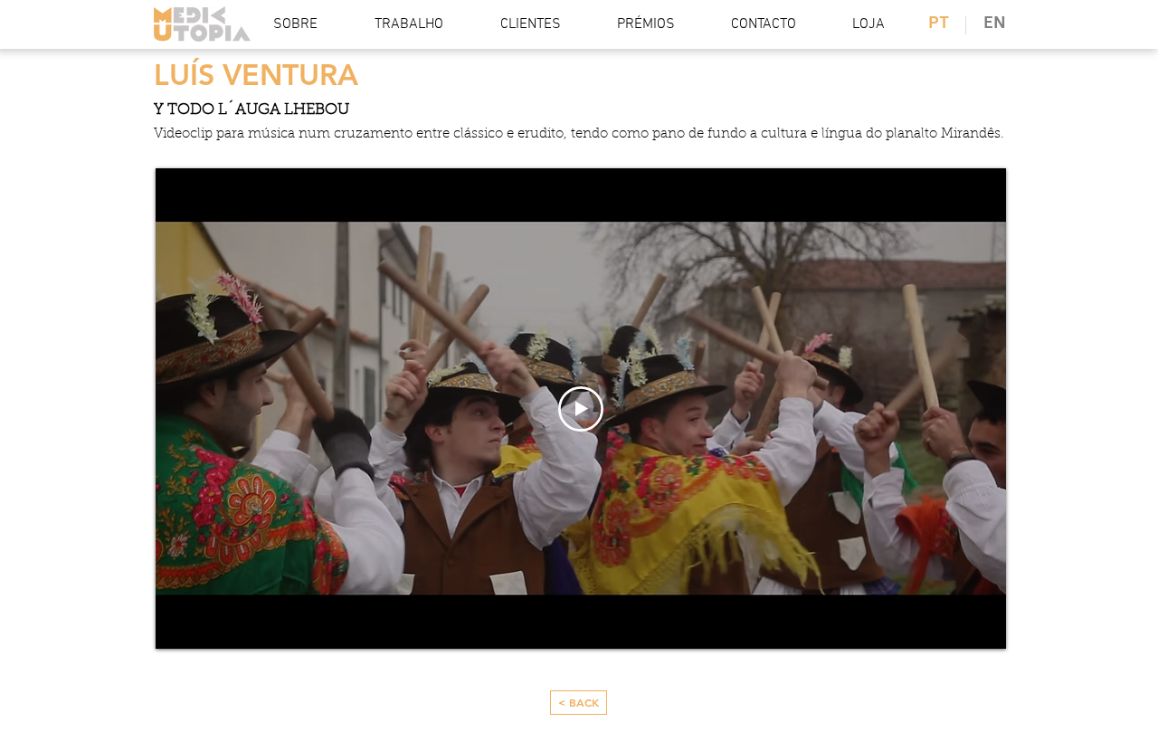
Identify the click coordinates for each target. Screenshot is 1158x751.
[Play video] (580, 409)
